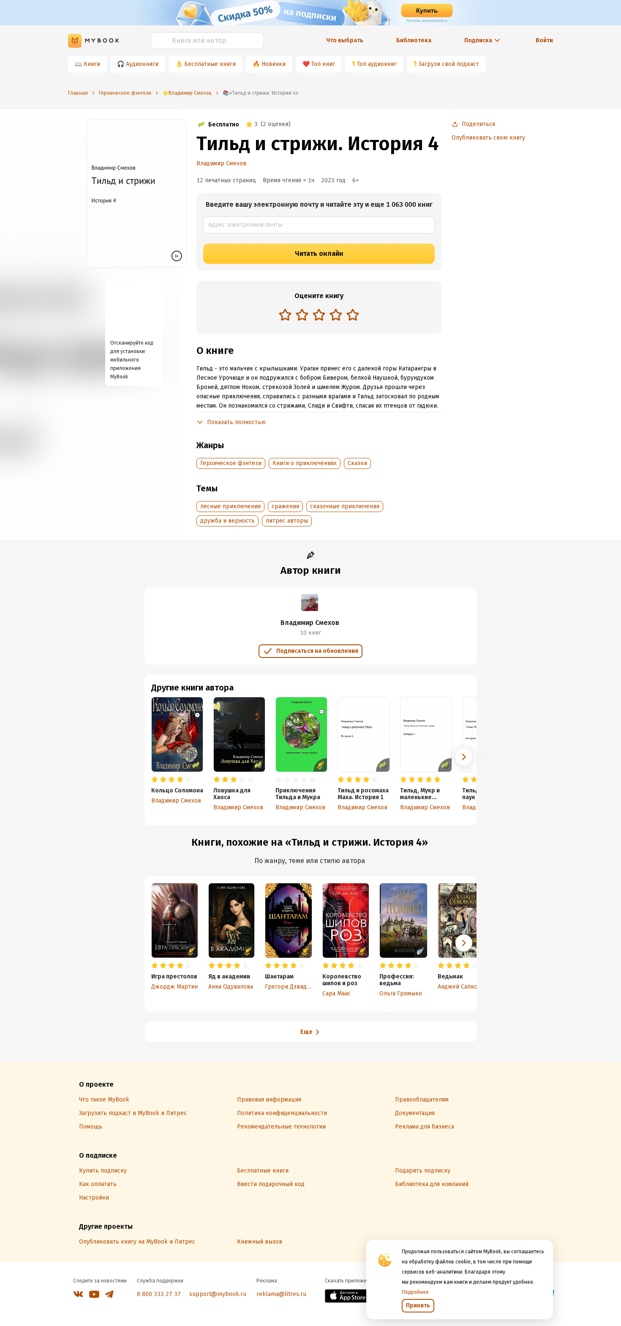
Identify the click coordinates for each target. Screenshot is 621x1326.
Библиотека (413, 40)
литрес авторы (287, 520)
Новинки (273, 64)
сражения (285, 506)
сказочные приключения (344, 506)
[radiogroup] (319, 315)
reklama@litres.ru (281, 1294)
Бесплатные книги (210, 64)
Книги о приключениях (304, 463)
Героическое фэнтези (230, 463)
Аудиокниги (142, 64)
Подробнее (415, 1292)
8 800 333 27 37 (159, 1294)
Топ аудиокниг (377, 64)
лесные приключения (230, 506)
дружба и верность (227, 520)
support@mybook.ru (217, 1294)
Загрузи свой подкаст (449, 64)
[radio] (285, 314)
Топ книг (323, 64)
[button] (463, 756)
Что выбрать (344, 40)
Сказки (357, 463)
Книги (92, 64)
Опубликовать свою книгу (488, 137)
